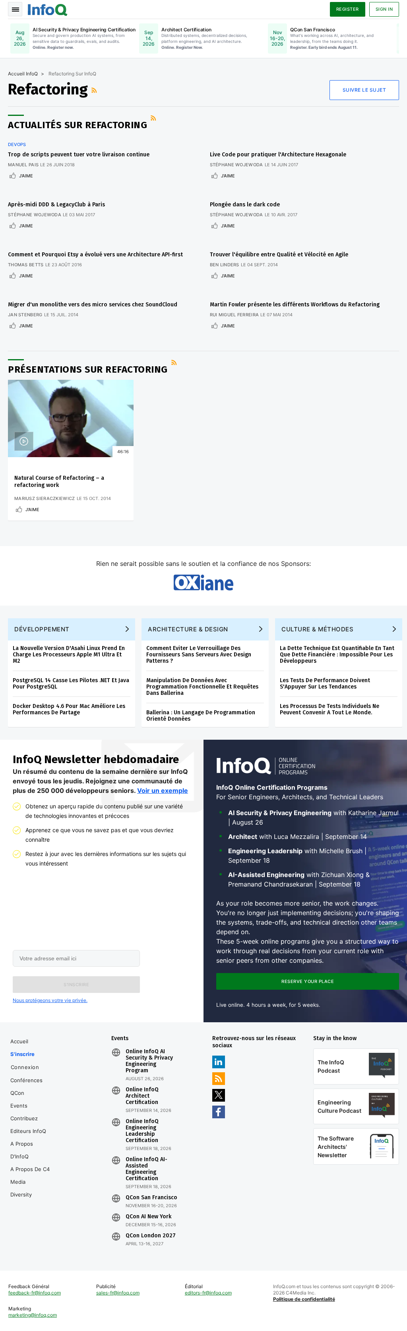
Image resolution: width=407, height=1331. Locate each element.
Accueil (19, 1041)
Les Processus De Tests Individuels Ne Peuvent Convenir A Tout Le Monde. (329, 709)
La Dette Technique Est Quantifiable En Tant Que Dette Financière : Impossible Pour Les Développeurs (337, 654)
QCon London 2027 (151, 1236)
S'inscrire (22, 1054)
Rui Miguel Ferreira (234, 314)
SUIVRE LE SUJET (364, 90)
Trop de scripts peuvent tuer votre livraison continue (78, 154)
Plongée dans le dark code (245, 204)
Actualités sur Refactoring (77, 125)
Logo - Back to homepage (48, 9)
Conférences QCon (26, 1086)
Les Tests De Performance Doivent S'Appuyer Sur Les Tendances (325, 683)
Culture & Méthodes (317, 629)
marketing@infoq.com (32, 1315)
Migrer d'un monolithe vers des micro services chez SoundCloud (92, 304)
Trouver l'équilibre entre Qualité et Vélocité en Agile (279, 254)
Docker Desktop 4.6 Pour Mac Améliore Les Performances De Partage (69, 709)
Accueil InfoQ (23, 74)
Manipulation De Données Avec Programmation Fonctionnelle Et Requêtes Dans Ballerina (202, 686)
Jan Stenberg (25, 314)
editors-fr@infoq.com (208, 1293)
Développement (42, 629)
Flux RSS (95, 90)
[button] (76, 984)
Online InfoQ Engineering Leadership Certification (142, 1131)
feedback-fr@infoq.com (34, 1293)
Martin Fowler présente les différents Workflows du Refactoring (295, 304)
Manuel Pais (23, 164)
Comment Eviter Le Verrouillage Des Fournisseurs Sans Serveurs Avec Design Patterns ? (198, 654)
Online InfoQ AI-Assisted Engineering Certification (146, 1169)
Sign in (384, 9)
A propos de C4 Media (30, 1175)
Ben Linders (224, 264)
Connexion (25, 1067)
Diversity (21, 1194)
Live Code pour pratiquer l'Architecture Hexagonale (278, 154)
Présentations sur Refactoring (88, 369)
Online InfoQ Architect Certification (142, 1096)
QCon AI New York (148, 1217)
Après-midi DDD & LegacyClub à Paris (56, 204)
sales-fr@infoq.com (118, 1293)
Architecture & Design (188, 629)
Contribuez (24, 1118)
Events (18, 1105)
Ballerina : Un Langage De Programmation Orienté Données (200, 715)
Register (347, 9)
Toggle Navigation (15, 9)
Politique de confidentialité (304, 1299)
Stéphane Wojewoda (236, 164)
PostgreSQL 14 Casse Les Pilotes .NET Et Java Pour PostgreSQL (71, 683)
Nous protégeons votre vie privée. (50, 1000)
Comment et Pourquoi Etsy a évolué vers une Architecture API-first (95, 254)
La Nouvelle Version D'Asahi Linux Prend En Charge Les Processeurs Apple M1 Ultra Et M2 (69, 654)
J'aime (26, 176)
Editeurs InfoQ (28, 1131)
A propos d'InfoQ (21, 1150)
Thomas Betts (26, 264)
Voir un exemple (162, 790)
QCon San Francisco (151, 1197)
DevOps (17, 144)
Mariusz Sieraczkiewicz (44, 498)
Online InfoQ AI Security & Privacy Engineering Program (149, 1061)
